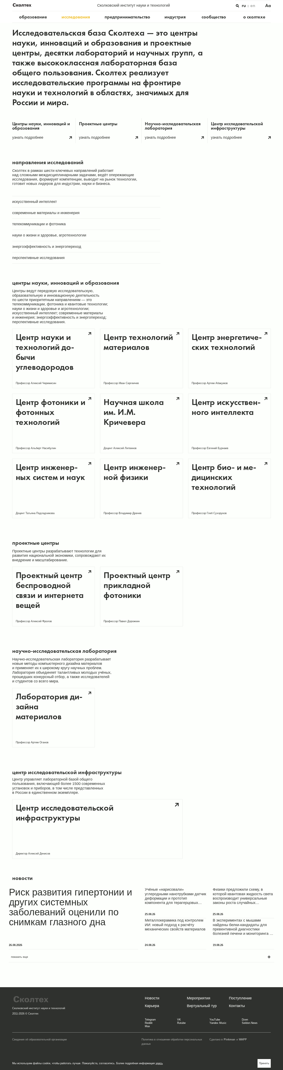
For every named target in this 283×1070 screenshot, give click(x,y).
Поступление (240, 998)
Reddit (148, 1022)
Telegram (150, 1019)
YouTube (214, 1019)
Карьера (152, 1006)
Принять (264, 1063)
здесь (159, 1063)
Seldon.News (250, 1022)
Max (147, 1026)
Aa (268, 5)
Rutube (181, 1022)
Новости (152, 998)
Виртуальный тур (202, 1006)
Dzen (245, 1019)
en (252, 5)
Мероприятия (198, 998)
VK (179, 1019)
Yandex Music (217, 1022)
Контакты (237, 1006)
